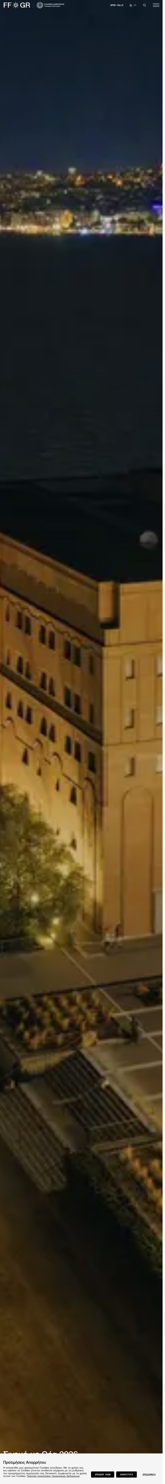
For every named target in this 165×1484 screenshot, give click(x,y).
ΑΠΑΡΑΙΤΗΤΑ (126, 1474)
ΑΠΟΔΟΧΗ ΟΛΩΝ (102, 1474)
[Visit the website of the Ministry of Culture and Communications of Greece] (50, 5)
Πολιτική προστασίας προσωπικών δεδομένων (53, 1476)
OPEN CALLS (116, 5)
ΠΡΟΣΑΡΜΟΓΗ (149, 1474)
